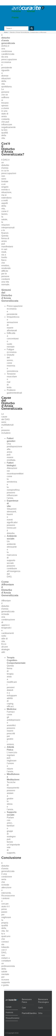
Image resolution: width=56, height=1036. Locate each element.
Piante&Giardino (29, 1013)
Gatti (40, 1008)
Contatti (8, 1007)
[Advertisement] (48, 134)
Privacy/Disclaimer (11, 1018)
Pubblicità (9, 1012)
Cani (24, 1008)
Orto (40, 1013)
